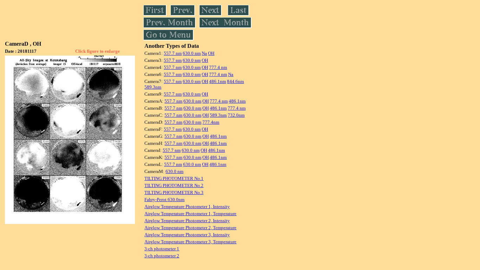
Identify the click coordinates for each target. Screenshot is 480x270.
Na (204, 53)
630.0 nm (192, 53)
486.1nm (217, 81)
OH (211, 53)
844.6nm (235, 81)
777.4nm (210, 122)
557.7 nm (173, 53)
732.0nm (236, 115)
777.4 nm (218, 67)
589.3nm (152, 87)
